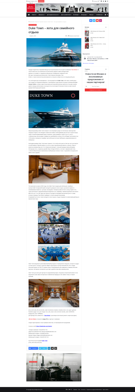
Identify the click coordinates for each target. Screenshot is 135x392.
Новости (34, 14)
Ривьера (91, 14)
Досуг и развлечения (66, 14)
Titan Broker (74, 69)
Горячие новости (43, 21)
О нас (79, 389)
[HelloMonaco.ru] (67, 7)
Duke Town (44, 340)
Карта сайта (105, 389)
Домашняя (31, 21)
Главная (75, 389)
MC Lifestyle (75, 14)
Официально (41, 14)
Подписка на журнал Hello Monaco (94, 389)
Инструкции (84, 14)
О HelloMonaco (99, 14)
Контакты (83, 389)
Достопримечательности (52, 14)
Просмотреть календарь (88, 63)
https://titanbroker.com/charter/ (44, 326)
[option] (53, 367)
